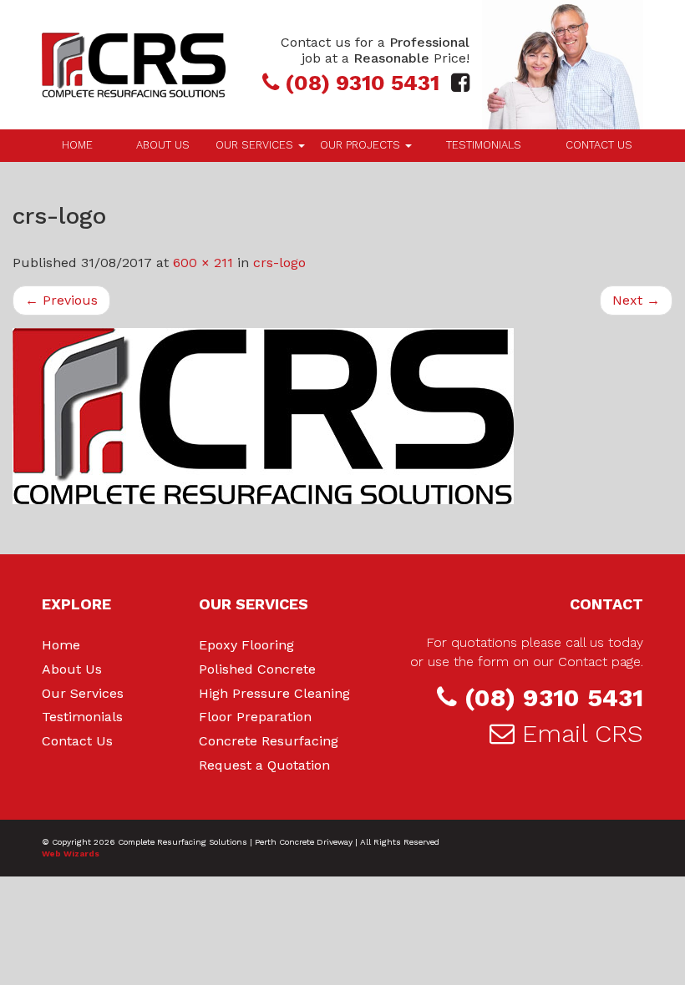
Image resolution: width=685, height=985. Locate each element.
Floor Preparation (255, 717)
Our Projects (361, 145)
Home (77, 145)
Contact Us (599, 145)
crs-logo (279, 262)
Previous (61, 300)
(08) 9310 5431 (553, 697)
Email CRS (582, 733)
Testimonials (483, 145)
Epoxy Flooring (246, 645)
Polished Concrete (257, 669)
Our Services (256, 145)
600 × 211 (203, 262)
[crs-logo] (342, 416)
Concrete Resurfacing (268, 741)
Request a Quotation (264, 765)
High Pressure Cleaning (274, 693)
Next (636, 300)
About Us (163, 145)
